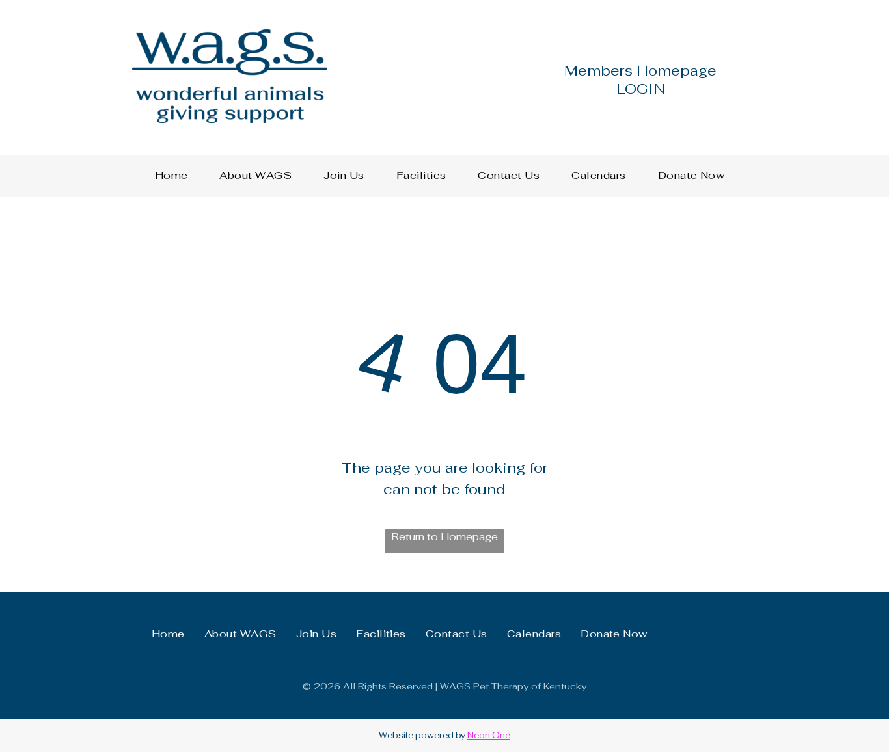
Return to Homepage (444, 537)
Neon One (488, 735)
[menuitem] (176, 176)
